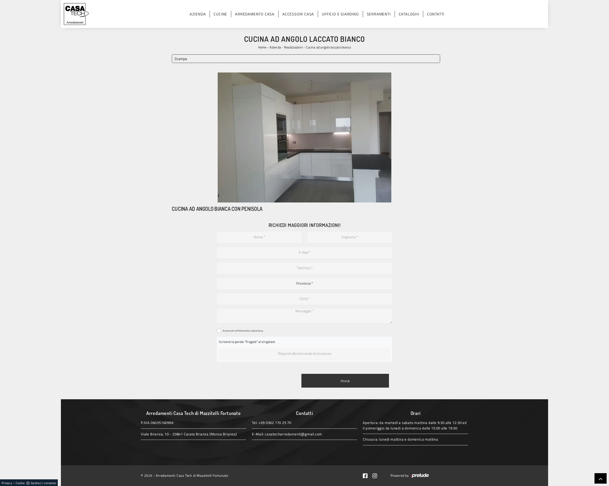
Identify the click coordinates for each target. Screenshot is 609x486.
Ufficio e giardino (340, 14)
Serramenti (379, 14)
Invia (345, 381)
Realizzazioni (293, 47)
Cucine (220, 14)
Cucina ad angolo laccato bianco (328, 47)
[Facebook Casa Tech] (367, 475)
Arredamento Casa (255, 14)
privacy (259, 330)
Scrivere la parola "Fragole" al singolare (247, 341)
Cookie (20, 483)
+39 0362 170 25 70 (275, 422)
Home (262, 47)
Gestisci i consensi (43, 483)
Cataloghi (409, 14)
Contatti (435, 14)
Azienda (198, 14)
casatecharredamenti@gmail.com (293, 434)
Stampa (180, 59)
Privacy (7, 483)
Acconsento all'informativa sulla (243, 330)
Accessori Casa (298, 14)
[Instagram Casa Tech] (376, 475)
